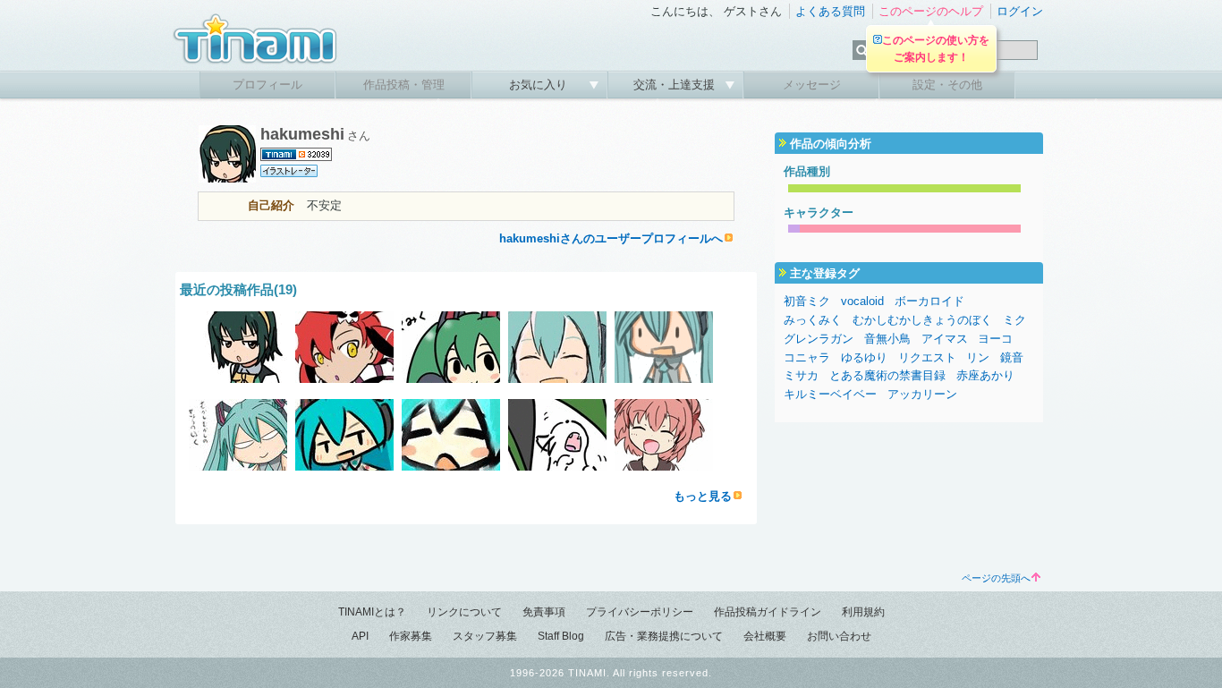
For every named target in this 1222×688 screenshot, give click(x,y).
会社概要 (764, 636)
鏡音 (1011, 357)
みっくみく (813, 320)
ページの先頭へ (996, 578)
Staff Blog (561, 636)
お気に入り (540, 84)
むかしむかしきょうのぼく (922, 320)
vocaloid (862, 301)
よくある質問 (830, 11)
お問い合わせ (839, 636)
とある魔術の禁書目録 (887, 375)
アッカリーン (922, 394)
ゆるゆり (864, 357)
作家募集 (410, 636)
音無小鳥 (887, 338)
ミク (1014, 320)
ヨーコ (995, 338)
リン (977, 357)
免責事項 (543, 612)
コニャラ (807, 357)
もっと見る (703, 496)
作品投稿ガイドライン (767, 612)
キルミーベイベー (830, 394)
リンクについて (464, 612)
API (360, 636)
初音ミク (807, 301)
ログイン (1020, 11)
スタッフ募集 (485, 636)
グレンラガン (818, 338)
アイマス (944, 338)
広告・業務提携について (664, 636)
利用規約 (863, 612)
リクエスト (927, 357)
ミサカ (801, 375)
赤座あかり (985, 375)
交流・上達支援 (675, 84)
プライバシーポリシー (639, 612)
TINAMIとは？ (372, 612)
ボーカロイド (929, 301)
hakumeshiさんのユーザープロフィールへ (611, 238)
